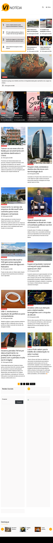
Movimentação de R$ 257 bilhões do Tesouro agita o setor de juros (22, 81)
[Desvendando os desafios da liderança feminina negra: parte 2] (33, 40)
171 (27, 384)
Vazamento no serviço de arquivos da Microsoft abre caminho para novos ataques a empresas (12, 210)
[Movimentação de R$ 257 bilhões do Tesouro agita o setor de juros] (26, 66)
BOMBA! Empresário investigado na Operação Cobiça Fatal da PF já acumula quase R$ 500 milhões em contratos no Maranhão (33, 117)
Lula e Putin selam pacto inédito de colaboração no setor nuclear (38, 351)
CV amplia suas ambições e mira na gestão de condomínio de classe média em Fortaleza (45, 30)
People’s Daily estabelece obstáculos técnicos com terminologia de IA (38, 169)
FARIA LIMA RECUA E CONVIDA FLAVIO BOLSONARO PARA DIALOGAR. (45, 48)
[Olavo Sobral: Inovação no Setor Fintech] (6, 107)
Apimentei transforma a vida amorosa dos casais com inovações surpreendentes (19, 117)
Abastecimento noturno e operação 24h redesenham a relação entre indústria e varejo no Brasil (44, 528)
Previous (3, 70)
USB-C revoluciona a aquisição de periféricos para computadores (13, 313)
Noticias (3, 113)
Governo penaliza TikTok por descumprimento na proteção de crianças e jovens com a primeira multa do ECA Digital (13, 355)
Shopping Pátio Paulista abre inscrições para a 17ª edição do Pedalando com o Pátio (46, 117)
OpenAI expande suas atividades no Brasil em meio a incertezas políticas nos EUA (40, 222)
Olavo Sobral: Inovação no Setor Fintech (14, 47)
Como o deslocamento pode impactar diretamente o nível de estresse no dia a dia (14, 25)
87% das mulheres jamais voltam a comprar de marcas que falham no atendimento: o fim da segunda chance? (15, 33)
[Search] (43, 7)
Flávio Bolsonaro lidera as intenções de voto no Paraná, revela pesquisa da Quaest (32, 30)
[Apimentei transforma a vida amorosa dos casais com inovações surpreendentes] (19, 107)
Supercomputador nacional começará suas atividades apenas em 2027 (39, 266)
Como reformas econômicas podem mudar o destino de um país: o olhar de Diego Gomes (29, 528)
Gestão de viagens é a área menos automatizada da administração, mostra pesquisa (15, 40)
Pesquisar (4, 399)
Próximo (33, 384)
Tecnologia (30, 164)
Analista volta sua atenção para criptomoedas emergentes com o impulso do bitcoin (39, 311)
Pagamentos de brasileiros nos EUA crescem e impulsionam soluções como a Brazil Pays (14, 528)
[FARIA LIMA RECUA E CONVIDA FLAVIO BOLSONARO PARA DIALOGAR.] (46, 40)
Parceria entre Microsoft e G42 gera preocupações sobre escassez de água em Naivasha (12, 263)
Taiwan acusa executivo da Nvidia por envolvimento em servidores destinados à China (12, 152)
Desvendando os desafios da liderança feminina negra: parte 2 (32, 48)
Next (50, 70)
